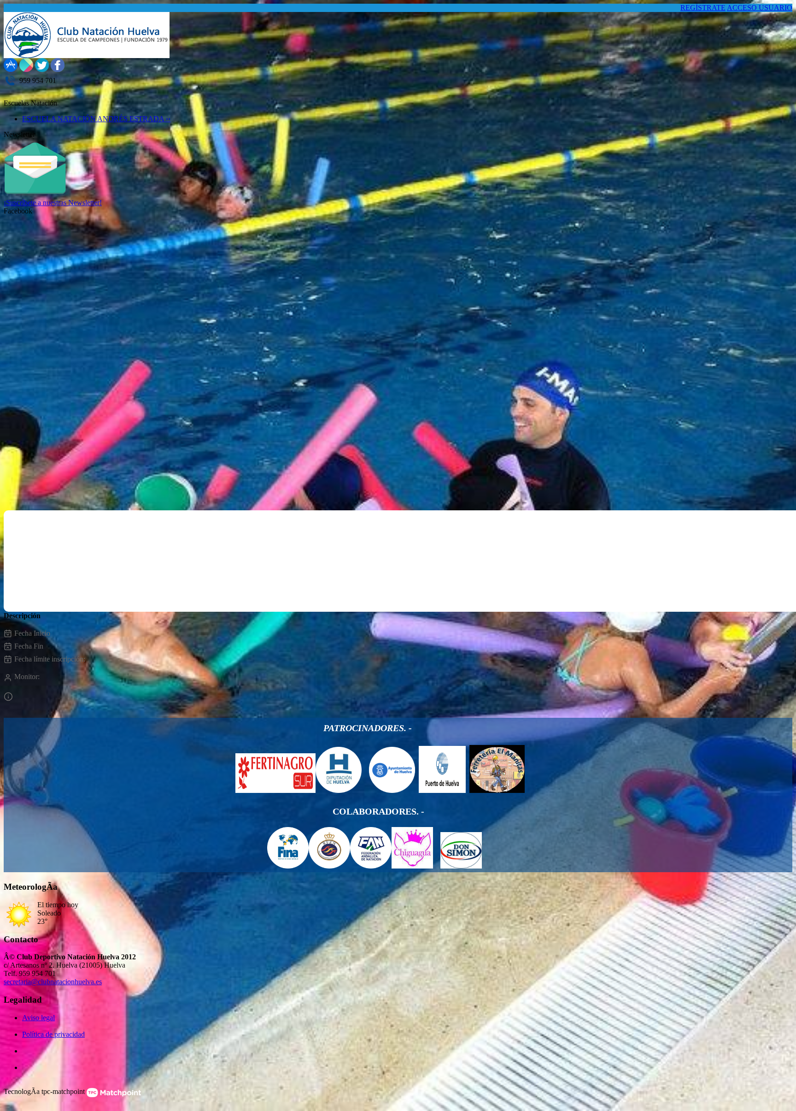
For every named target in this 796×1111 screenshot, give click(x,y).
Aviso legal (38, 1018)
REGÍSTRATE (703, 8)
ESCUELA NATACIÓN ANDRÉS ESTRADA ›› (96, 119)
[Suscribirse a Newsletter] (35, 196)
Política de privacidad (53, 1034)
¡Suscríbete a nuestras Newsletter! (53, 203)
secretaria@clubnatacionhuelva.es (53, 982)
